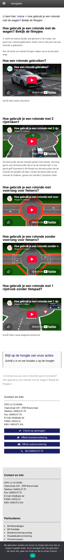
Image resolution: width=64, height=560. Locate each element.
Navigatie (16, 3)
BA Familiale (13, 529)
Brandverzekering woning (19, 532)
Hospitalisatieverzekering (19, 536)
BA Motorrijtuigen (15, 526)
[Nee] (60, 550)
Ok (32, 555)
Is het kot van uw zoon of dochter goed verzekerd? (30, 376)
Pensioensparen (15, 539)
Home (20, 16)
